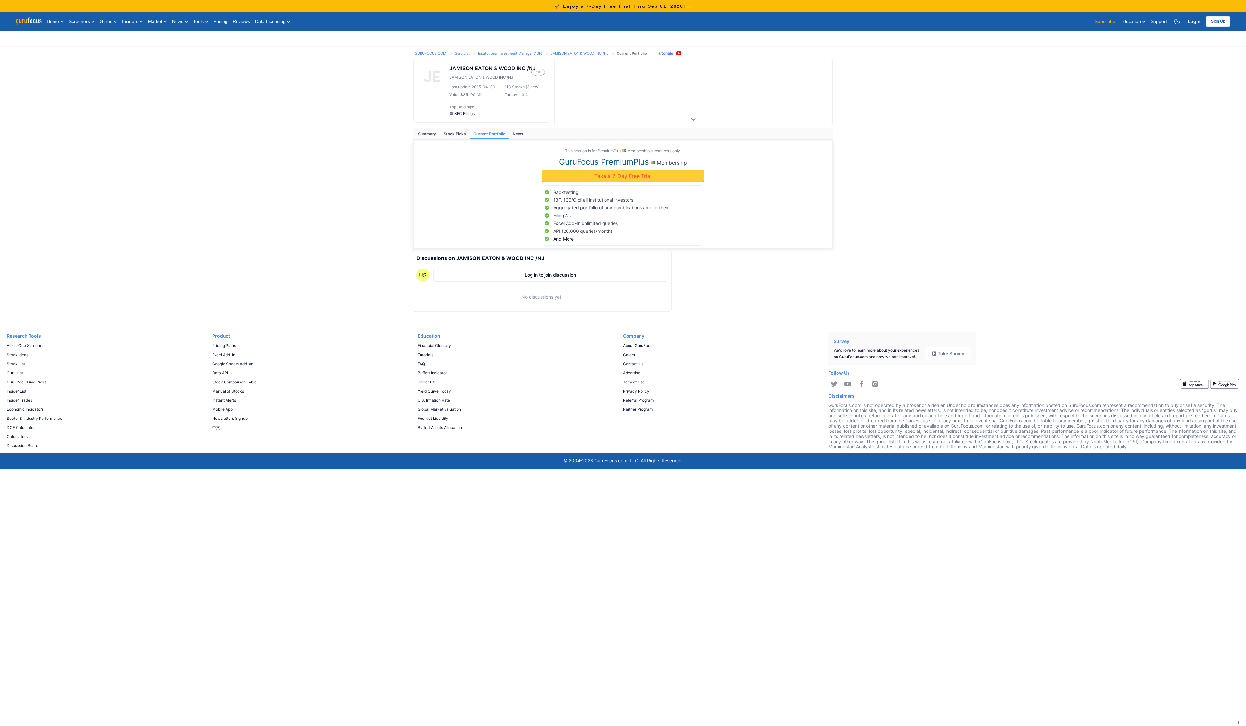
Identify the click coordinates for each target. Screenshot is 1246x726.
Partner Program (638, 409)
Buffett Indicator (432, 372)
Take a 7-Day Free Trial (623, 176)
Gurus (107, 21)
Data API (220, 372)
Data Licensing (271, 21)
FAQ (421, 363)
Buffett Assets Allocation (440, 427)
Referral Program (638, 400)
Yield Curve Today (434, 391)
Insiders (131, 21)
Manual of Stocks (228, 391)
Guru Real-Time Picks (26, 382)
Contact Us (633, 363)
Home (53, 21)
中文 (216, 427)
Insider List (16, 391)
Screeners (80, 21)
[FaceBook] (861, 384)
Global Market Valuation (439, 409)
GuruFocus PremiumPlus (605, 162)
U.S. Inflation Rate (434, 400)
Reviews (241, 21)
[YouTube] (847, 384)
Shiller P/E (427, 382)
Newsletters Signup (230, 418)
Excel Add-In (223, 354)
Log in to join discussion (550, 275)
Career (629, 354)
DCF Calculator (21, 427)
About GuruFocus (638, 345)
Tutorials (665, 53)
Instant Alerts (224, 400)
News (178, 21)
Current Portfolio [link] (632, 53)
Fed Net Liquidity (433, 418)
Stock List (16, 363)
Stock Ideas (17, 354)
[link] (431, 53)
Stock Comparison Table (234, 382)
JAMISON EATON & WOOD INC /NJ (580, 53)
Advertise (631, 372)
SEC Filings (464, 113)
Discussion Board (22, 445)
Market (156, 21)
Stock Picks (455, 133)
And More (563, 239)
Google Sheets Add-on (232, 363)
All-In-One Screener (25, 345)
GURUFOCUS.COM (431, 53)
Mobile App (222, 409)
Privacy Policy (636, 391)
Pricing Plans (224, 345)
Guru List (462, 53)
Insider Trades (19, 400)
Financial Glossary (434, 345)
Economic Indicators (25, 409)
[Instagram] (875, 384)
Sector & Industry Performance (34, 418)
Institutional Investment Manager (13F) (510, 53)
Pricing (220, 21)
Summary (427, 133)
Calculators (17, 436)
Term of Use (634, 382)
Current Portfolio (489, 133)
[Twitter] (834, 384)
